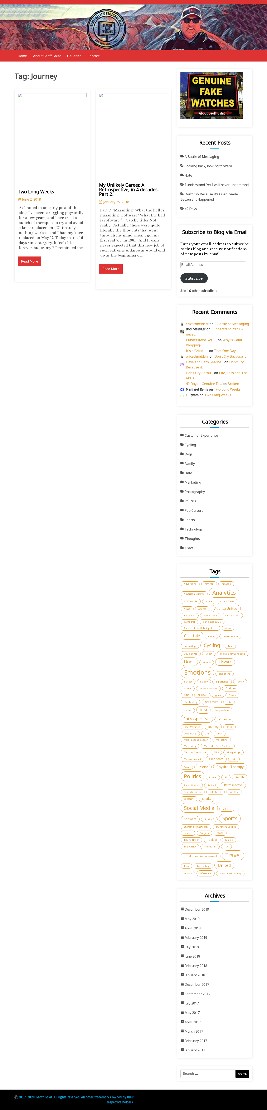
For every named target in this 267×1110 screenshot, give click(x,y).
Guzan (232, 695)
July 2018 (192, 947)
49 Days (191, 208)
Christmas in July (212, 621)
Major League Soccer (196, 739)
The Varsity (190, 846)
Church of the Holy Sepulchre (200, 628)
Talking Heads (191, 839)
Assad (187, 608)
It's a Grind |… (197, 350)
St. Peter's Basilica (226, 826)
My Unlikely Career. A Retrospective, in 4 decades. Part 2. (129, 189)
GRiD (186, 695)
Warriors (205, 873)
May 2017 (192, 1012)
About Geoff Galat (47, 56)
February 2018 (196, 965)
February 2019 (196, 937)
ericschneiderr (197, 324)
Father (187, 688)
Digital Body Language (232, 653)
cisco (228, 628)
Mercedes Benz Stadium (217, 746)
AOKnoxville (190, 601)
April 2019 (193, 928)
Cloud (211, 636)
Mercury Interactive (195, 752)
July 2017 (192, 1003)
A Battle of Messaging (202, 156)
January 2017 (195, 1050)
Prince (213, 777)
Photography (195, 491)
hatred (187, 710)
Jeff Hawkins (224, 719)
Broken (233, 383)
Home (22, 56)
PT (226, 777)
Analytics (224, 592)
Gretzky (230, 688)
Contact (93, 56)
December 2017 (197, 984)
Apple (208, 601)
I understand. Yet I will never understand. (217, 184)
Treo (186, 866)
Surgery (204, 833)
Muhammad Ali (192, 759)
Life (207, 733)
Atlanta (202, 608)
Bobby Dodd (210, 615)
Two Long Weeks (36, 191)
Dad (230, 646)
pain (234, 759)
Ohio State (216, 759)
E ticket (188, 681)
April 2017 (193, 1022)
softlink (227, 809)
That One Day (225, 350)
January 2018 (195, 975)
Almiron (209, 583)
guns (218, 695)
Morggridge (233, 752)
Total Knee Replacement (200, 856)
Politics (190, 501)
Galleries (74, 56)
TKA (226, 846)
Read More (29, 261)
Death (208, 653)
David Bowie (190, 653)
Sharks (206, 799)
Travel (190, 548)
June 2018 (192, 956)
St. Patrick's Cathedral (196, 826)
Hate (188, 175)
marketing (222, 739)
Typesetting (203, 866)
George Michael (208, 688)
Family (190, 463)
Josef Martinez (192, 726)
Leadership (190, 733)
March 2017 (194, 1031)
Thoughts (192, 538)
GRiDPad (202, 695)
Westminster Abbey (230, 873)
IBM (203, 709)
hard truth (211, 702)
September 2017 (197, 994)
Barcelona (189, 615)
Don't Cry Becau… (199, 373)
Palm (187, 767)
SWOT (220, 833)
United (224, 865)
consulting (190, 646)
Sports (190, 520)
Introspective (197, 719)
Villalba (188, 873)
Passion (203, 767)
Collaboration (230, 636)
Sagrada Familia (193, 792)
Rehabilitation (191, 785)
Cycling (190, 444)
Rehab (239, 777)
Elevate (225, 661)
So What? (209, 819)
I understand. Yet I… (201, 340)
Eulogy (204, 681)
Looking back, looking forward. (209, 166)
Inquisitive (222, 710)
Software (190, 819)
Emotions (197, 672)
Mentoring (190, 746)
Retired (212, 785)
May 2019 (192, 918)
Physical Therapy (230, 766)
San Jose (234, 792)
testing (229, 839)
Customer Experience (201, 435)
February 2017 (196, 1040)
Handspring (190, 702)
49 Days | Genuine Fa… (204, 383)
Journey (213, 727)
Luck (219, 733)
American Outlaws (194, 593)
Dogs (189, 454)
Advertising (190, 583)
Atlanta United (225, 608)
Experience (222, 681)
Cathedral (189, 621)
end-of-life (224, 673)
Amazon (226, 583)
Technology (194, 529)
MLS (216, 752)
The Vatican (210, 846)
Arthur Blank (227, 601)
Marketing (193, 482)
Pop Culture (194, 510)
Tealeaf (212, 840)
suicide (188, 833)
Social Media (199, 807)
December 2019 (197, 909)
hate (229, 702)
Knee (229, 726)
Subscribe (194, 278)
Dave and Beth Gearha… (204, 362)
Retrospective (233, 785)
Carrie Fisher (232, 615)
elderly (206, 662)
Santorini (189, 798)
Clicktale (192, 636)
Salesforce (215, 792)
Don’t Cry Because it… (231, 356)
